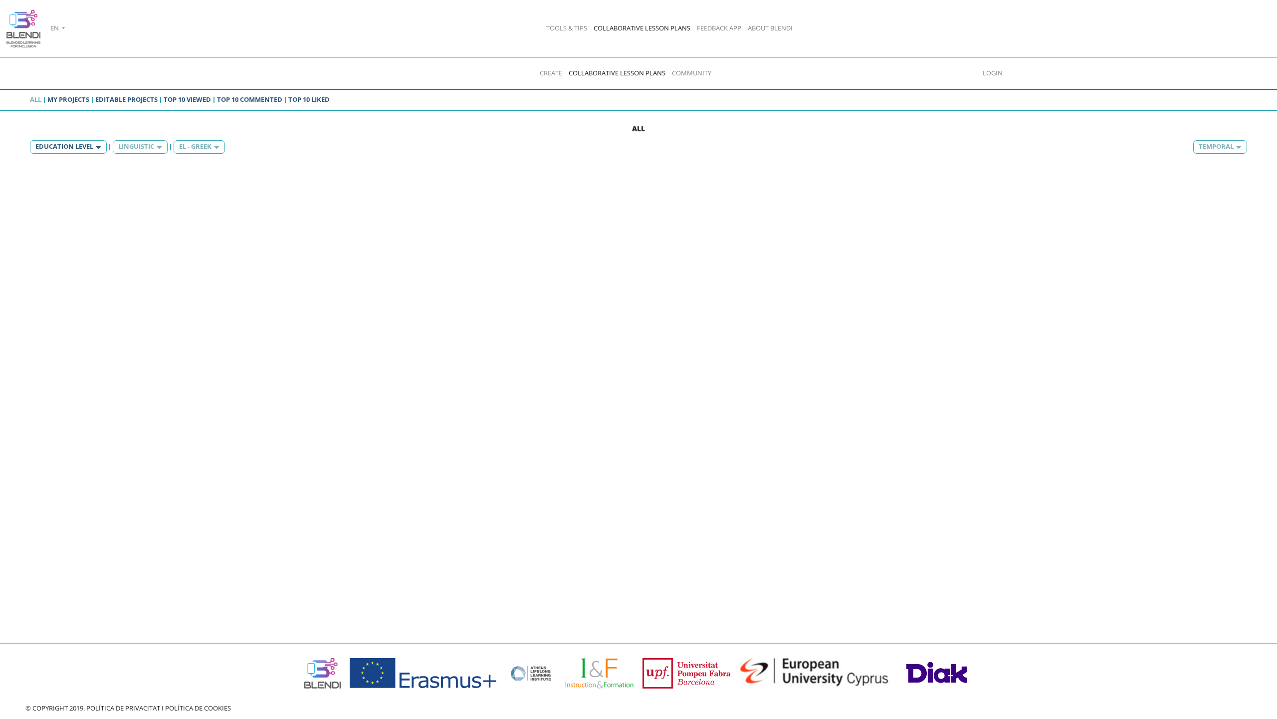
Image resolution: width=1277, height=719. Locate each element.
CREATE (551, 72)
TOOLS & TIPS (566, 27)
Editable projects (126, 99)
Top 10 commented (249, 99)
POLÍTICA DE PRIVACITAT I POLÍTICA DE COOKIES (158, 708)
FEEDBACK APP (719, 27)
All (35, 99)
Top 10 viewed (187, 99)
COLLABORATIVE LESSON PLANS (642, 27)
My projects (68, 99)
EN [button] (55, 27)
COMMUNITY (691, 72)
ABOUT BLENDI (770, 27)
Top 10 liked (309, 99)
